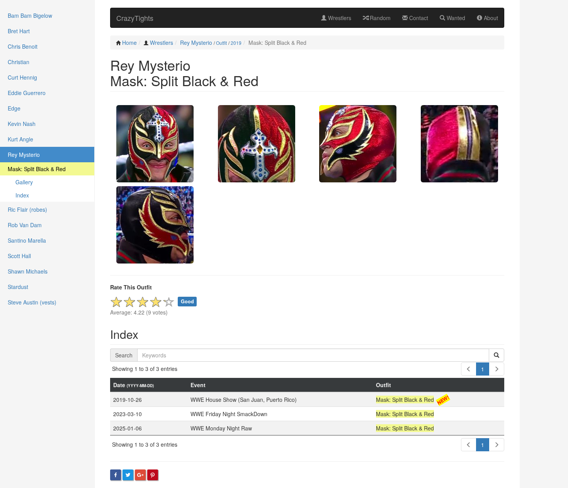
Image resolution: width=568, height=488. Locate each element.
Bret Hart (19, 31)
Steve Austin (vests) (32, 302)
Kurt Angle (20, 139)
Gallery (24, 182)
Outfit (221, 42)
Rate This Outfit (131, 287)
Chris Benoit (22, 46)
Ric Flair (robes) (27, 209)
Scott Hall (19, 256)
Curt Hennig (22, 77)
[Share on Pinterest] (152, 474)
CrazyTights (134, 18)
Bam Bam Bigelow (30, 15)
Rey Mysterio (196, 42)
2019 (236, 42)
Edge (14, 108)
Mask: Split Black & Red (37, 169)
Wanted (455, 18)
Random (379, 18)
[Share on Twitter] (127, 474)
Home (129, 42)
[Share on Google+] (140, 474)
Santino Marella (27, 240)
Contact (418, 18)
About (490, 18)
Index (22, 195)
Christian (18, 62)
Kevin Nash (22, 124)
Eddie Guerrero (27, 93)
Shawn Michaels (28, 271)
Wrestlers (339, 18)
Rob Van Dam (25, 225)
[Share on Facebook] (115, 474)
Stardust (18, 287)
